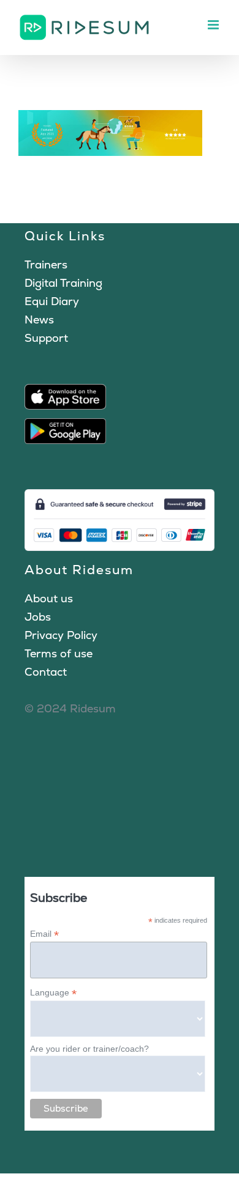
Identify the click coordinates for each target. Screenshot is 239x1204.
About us (49, 598)
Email (44, 934)
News (39, 319)
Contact (46, 672)
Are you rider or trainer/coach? (89, 1049)
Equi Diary (52, 301)
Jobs (38, 617)
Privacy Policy (61, 635)
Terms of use (59, 653)
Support (46, 338)
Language (53, 993)
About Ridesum (79, 569)
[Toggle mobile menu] (214, 24)
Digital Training (63, 283)
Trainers (46, 264)
